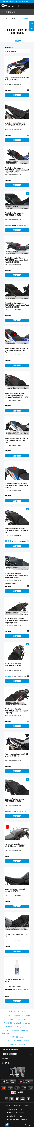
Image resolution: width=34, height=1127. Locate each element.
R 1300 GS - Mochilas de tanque (17, 1041)
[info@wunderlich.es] (31, 28)
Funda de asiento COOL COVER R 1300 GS (16, 935)
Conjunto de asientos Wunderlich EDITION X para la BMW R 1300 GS (15, 124)
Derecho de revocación (15, 1116)
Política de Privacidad (15, 1113)
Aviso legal (12, 1109)
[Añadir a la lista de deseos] (28, 90)
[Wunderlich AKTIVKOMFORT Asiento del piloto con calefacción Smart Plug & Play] (17, 337)
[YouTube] (17, 1099)
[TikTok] (28, 1099)
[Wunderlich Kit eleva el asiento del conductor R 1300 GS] (17, 877)
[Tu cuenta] (30, 1125)
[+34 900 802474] (31, 23)
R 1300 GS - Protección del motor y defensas (15, 1032)
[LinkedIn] (22, 1099)
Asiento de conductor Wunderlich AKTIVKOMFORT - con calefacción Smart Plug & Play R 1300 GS (17, 170)
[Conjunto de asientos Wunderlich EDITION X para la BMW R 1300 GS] (17, 111)
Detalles (17, 95)
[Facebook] (6, 1099)
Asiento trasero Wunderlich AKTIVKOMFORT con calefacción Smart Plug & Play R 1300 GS (16, 576)
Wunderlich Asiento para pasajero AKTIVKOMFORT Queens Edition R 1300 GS (16, 530)
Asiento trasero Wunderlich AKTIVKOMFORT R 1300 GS (13, 665)
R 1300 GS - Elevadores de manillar (17, 1015)
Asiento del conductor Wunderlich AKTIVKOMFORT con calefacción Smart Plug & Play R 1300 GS (16, 260)
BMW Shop (11, 12)
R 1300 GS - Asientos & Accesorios (17, 1023)
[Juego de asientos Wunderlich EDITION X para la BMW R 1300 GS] (17, 66)
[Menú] (2, 12)
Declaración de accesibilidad (17, 1119)
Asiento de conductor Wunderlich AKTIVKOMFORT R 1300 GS (15, 214)
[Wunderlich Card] (17, 1072)
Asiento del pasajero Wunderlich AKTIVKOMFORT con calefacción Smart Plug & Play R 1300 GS (16, 621)
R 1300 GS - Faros (17, 1037)
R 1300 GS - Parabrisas (17, 1019)
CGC (21, 1109)
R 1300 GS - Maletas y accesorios (17, 1027)
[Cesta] (33, 12)
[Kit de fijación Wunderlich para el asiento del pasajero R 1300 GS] (17, 832)
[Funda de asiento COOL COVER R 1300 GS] (17, 923)
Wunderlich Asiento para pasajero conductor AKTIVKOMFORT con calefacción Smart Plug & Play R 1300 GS (16, 395)
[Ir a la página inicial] (10, 6)
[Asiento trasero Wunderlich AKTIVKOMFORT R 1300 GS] (17, 652)
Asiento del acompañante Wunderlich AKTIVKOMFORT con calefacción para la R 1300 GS (16, 485)
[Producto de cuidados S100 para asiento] (17, 968)
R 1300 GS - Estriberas (17, 1011)
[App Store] (8, 1081)
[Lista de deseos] (27, 1125)
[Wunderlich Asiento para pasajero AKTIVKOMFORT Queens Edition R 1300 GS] (17, 517)
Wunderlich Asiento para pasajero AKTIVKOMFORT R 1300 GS (15, 800)
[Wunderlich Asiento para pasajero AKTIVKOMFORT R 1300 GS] (17, 787)
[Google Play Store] (25, 1081)
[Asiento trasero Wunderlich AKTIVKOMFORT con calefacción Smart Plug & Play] (17, 697)
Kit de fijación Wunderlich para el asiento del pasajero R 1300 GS (15, 845)
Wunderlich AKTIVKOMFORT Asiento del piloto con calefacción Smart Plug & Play (16, 350)
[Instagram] (11, 1099)
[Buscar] (6, 12)
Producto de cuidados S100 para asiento (14, 980)
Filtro (18, 40)
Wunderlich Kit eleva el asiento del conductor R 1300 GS (15, 890)
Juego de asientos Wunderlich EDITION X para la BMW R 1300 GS (17, 79)
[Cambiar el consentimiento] (7, 1125)
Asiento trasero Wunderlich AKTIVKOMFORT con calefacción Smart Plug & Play (16, 711)
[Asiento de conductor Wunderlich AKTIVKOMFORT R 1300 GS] (17, 201)
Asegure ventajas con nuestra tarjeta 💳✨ (15, 1)
